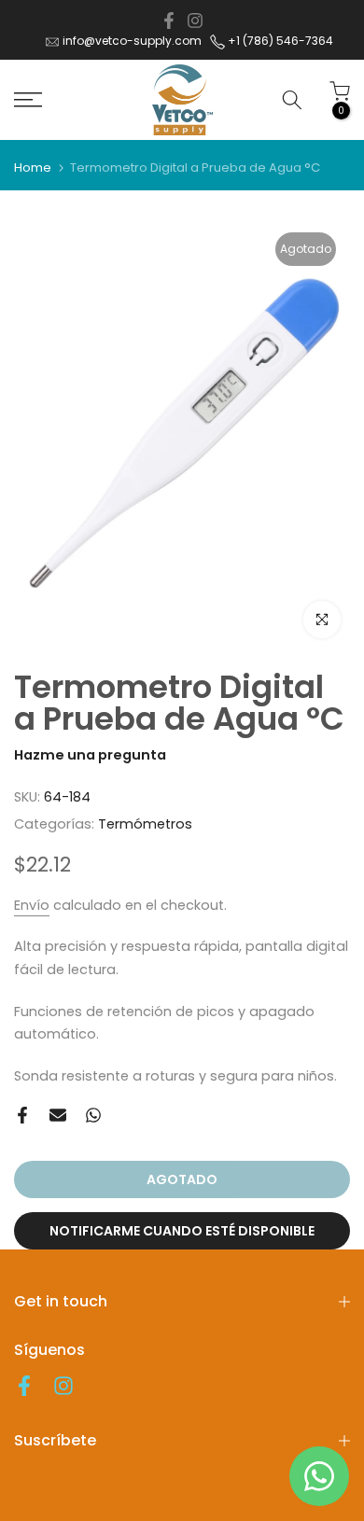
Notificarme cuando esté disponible (182, 1230)
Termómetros (145, 824)
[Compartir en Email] (57, 1115)
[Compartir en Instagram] (195, 20)
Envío (31, 905)
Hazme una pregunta (90, 755)
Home (32, 167)
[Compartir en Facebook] (169, 20)
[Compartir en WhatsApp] (93, 1115)
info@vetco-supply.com (132, 41)
